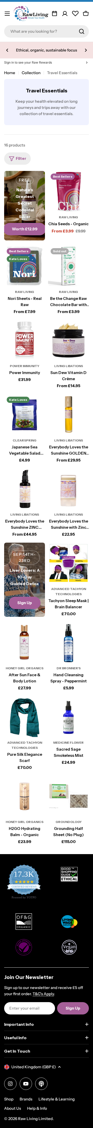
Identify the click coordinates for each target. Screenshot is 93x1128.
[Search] (82, 31)
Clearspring (24, 440)
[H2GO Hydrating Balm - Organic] (24, 796)
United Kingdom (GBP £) (33, 1066)
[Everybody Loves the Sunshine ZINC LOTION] (24, 488)
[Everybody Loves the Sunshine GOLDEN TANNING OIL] (68, 414)
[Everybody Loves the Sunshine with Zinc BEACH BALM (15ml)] (68, 488)
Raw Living (68, 217)
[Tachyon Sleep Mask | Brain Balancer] (68, 563)
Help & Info (37, 1108)
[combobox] (46, 31)
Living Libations (68, 366)
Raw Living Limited (35, 1118)
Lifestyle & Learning (56, 1099)
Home (9, 72)
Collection (31, 72)
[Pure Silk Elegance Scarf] (24, 716)
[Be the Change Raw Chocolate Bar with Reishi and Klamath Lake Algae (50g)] (68, 266)
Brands (26, 1099)
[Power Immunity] (24, 340)
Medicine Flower (68, 742)
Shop (8, 1099)
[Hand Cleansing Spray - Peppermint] (68, 642)
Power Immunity (24, 366)
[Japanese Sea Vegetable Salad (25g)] (24, 414)
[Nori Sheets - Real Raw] (24, 266)
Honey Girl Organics (24, 668)
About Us (12, 1108)
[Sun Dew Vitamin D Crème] (68, 340)
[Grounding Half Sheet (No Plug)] (68, 796)
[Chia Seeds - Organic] (68, 191)
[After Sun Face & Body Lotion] (24, 642)
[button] (7, 50)
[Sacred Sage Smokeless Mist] (68, 716)
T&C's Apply (43, 993)
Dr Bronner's (69, 668)
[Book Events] (54, 14)
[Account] (65, 14)
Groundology (69, 822)
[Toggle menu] (7, 14)
